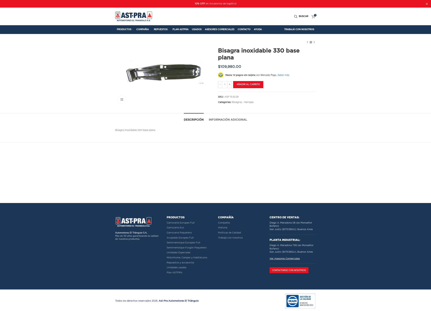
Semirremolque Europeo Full (183, 243)
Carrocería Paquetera (179, 233)
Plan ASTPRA (174, 272)
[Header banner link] (210, 4)
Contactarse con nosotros (289, 270)
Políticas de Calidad (229, 233)
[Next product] (314, 42)
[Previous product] (307, 42)
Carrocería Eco (175, 228)
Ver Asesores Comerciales (285, 259)
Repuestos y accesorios (180, 263)
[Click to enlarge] (122, 99)
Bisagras (237, 102)
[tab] (194, 118)
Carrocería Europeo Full (181, 223)
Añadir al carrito (248, 84)
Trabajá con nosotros (230, 238)
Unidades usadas (176, 267)
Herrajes (249, 102)
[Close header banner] (427, 4)
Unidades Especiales (178, 252)
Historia (222, 228)
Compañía (224, 223)
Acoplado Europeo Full (180, 238)
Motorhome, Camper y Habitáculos (187, 258)
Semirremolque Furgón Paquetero (187, 248)
